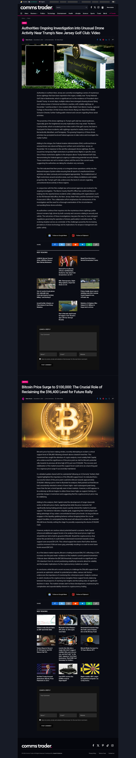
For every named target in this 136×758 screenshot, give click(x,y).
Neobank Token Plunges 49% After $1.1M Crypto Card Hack (67, 630)
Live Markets (33, 2)
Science (85, 13)
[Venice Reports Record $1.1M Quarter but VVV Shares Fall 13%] (46, 640)
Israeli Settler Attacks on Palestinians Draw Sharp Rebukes (45, 305)
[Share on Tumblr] (109, 39)
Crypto (25, 382)
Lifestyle (77, 13)
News (26, 13)
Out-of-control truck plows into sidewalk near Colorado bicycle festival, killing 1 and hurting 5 (46, 294)
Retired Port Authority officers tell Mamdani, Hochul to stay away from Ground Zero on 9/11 (67, 272)
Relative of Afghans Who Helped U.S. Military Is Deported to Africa (89, 305)
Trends (113, 13)
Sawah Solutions (57, 753)
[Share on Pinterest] (103, 39)
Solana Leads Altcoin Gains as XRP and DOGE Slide (46, 629)
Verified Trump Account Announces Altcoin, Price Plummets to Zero (45, 679)
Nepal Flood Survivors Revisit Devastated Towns (89, 259)
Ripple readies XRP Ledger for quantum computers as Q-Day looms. (89, 679)
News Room (29, 39)
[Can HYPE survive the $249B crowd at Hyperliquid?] (68, 669)
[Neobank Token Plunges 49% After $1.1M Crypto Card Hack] (68, 620)
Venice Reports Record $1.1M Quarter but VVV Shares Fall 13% (44, 650)
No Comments (50, 39)
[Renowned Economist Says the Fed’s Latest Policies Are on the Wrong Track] (90, 620)
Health (71, 13)
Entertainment (61, 13)
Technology (51, 13)
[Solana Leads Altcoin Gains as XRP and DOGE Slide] (46, 620)
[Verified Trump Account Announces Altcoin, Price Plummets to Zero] (46, 669)
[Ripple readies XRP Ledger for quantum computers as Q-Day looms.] (90, 669)
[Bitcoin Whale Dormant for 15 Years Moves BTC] (90, 640)
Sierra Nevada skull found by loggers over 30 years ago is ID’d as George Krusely (67, 317)
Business (33, 13)
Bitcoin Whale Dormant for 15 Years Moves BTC (89, 649)
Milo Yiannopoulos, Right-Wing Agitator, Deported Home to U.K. (67, 283)
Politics (42, 13)
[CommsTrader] (36, 7)
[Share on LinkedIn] (106, 39)
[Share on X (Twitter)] (100, 39)
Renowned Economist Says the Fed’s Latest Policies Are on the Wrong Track (90, 630)
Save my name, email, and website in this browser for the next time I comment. (64, 359)
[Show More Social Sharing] (112, 39)
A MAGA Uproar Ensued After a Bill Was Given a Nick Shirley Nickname (45, 260)
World (105, 13)
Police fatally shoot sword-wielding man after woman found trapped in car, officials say (90, 294)
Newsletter (110, 7)
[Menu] (21, 13)
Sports (92, 13)
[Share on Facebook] (97, 39)
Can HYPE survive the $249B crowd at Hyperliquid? (66, 679)
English (42, 1)
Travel (99, 13)
